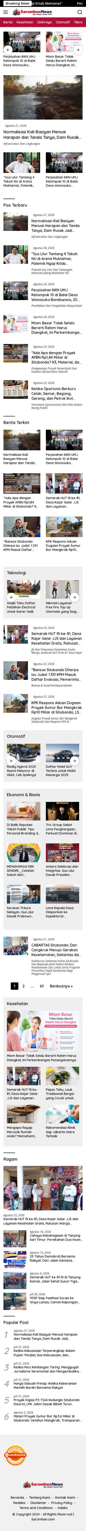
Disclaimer (38, 1503)
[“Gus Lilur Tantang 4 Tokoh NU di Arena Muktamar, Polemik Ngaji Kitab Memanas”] (21, 162)
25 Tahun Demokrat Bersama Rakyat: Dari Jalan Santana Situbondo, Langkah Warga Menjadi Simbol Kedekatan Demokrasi (52, 1258)
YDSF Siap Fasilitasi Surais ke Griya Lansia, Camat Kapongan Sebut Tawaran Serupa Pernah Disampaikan (54, 1300)
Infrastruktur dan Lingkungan (21, 144)
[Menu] (6, 12)
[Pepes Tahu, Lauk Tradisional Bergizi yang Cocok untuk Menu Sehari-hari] (62, 1076)
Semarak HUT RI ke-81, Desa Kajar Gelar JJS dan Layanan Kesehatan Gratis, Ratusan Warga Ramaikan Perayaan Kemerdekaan (63, 502)
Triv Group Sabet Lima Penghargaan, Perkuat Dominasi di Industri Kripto (61, 829)
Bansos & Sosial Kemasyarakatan (51, 685)
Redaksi (19, 1503)
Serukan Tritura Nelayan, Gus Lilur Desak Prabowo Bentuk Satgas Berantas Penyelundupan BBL (22, 912)
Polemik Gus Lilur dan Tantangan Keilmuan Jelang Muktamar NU (51, 271)
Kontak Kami (65, 1497)
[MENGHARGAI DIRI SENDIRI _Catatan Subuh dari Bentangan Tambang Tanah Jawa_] (23, 852)
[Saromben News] (32, 12)
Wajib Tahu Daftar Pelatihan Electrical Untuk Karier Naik (21, 607)
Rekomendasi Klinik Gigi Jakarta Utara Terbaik (60, 1132)
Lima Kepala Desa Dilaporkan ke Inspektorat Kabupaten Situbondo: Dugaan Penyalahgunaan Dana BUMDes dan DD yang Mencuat (60, 912)
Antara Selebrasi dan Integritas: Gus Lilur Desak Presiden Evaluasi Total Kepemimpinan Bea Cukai (62, 870)
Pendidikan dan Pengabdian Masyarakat (56, 306)
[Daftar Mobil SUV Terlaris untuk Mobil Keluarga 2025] (62, 753)
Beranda (17, 1497)
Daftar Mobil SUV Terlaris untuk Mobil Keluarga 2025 (60, 771)
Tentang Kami (39, 1497)
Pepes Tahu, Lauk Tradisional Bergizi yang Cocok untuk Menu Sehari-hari (60, 1094)
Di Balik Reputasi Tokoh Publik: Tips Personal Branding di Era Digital (23, 829)
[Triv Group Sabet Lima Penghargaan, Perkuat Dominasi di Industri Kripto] (62, 811)
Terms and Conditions (36, 1508)
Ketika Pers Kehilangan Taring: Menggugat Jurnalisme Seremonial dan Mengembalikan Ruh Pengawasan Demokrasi (47, 1369)
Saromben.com (43, 1519)
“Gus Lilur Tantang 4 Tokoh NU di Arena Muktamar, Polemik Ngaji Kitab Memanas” (20, 181)
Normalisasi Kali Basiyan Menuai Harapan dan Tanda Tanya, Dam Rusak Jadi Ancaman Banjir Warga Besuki (41, 137)
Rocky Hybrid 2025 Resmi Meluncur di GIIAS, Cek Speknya (21, 771)
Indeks (63, 1508)
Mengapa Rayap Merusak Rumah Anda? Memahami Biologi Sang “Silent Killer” (21, 1132)
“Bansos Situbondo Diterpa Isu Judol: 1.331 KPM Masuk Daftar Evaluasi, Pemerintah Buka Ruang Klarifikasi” (21, 545)
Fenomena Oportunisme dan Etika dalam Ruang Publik (56, 406)
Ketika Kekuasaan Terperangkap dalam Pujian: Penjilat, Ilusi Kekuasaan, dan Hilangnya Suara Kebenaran (44, 1353)
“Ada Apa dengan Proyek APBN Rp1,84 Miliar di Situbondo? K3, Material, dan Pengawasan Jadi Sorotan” (56, 359)
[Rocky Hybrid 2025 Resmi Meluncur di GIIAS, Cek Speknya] (23, 753)
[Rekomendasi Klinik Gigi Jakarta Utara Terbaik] (62, 1114)
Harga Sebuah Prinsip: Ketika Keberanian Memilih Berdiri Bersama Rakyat (45, 1385)
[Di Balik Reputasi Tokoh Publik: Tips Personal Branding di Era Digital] (23, 811)
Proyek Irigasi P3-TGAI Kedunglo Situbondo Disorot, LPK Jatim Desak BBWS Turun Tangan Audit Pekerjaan (47, 1402)
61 (42, 986)
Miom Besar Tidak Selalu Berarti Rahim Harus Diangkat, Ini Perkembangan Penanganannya (61, 61)
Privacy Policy (61, 1503)
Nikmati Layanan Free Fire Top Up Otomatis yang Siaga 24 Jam (62, 607)
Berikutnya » (61, 986)
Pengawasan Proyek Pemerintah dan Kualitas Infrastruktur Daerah (54, 370)
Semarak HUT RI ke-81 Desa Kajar (61, 653)
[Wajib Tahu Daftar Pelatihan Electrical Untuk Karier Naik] (23, 589)
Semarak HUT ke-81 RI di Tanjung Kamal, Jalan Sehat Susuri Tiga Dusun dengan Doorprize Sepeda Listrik (55, 1279)
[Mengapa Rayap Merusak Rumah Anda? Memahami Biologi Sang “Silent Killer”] (23, 1114)
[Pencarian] (80, 12)
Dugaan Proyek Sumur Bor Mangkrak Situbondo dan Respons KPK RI (54, 720)
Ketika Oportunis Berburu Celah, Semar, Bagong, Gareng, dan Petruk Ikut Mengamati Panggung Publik (56, 395)
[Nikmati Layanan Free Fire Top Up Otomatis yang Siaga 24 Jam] (62, 589)
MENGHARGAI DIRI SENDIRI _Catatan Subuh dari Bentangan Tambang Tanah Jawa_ (23, 870)
